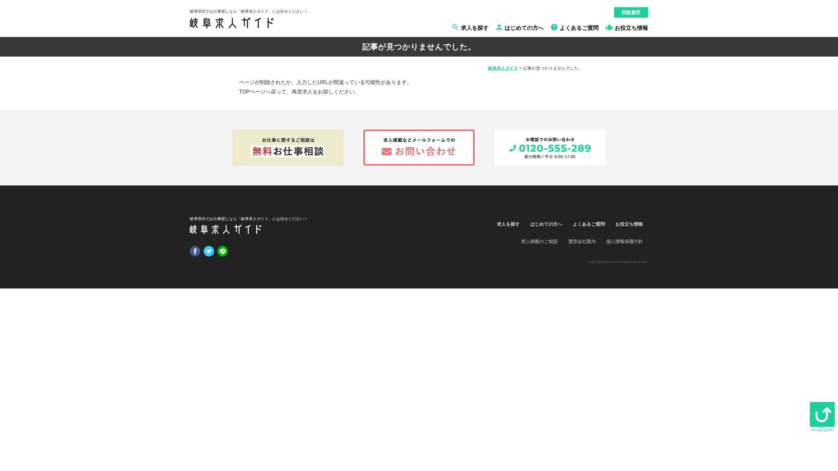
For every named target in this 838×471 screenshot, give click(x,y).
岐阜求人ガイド (503, 68)
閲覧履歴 (631, 12)
